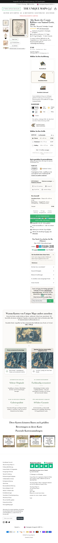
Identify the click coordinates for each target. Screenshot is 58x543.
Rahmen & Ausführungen (37, 274)
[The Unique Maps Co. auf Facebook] (6, 522)
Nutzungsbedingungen (8, 504)
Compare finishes (36, 101)
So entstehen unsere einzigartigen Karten (40, 278)
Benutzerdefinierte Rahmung (9, 485)
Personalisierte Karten (29, 16)
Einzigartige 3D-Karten (8, 471)
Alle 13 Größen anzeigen (42, 150)
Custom (36, 115)
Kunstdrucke (40, 13)
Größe (42, 135)
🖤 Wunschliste (30, 4)
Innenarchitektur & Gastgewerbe (10, 469)
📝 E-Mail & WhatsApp (21, 4)
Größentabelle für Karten (8, 478)
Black (36, 107)
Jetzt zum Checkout (42, 220)
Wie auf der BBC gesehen (8, 499)
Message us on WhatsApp (37, 474)
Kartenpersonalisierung (8, 481)
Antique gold (52, 108)
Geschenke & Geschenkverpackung (10, 495)
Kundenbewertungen (7, 492)
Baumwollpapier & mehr (8, 488)
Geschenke (50, 13)
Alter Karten (5, 483)
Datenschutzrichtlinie (7, 502)
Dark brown (44, 108)
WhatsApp (35, 233)
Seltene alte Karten (11, 13)
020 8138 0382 (34, 471)
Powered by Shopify (29, 537)
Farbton (34, 165)
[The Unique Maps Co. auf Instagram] (4, 522)
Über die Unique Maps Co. (8, 464)
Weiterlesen (34, 262)
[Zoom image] (26, 35)
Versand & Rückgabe (36, 271)
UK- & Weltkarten (27, 13)
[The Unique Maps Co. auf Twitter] (9, 522)
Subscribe (20, 518)
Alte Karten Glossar (7, 497)
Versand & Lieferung (7, 474)
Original (34, 168)
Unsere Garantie (35, 282)
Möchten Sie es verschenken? (38, 267)
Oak (44, 111)
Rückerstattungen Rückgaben (9, 476)
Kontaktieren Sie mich (7, 462)
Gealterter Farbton (46, 168)
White (52, 111)
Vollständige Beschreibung (37, 43)
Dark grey (36, 112)
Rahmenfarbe (35, 104)
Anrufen (47, 231)
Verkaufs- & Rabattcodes (8, 490)
